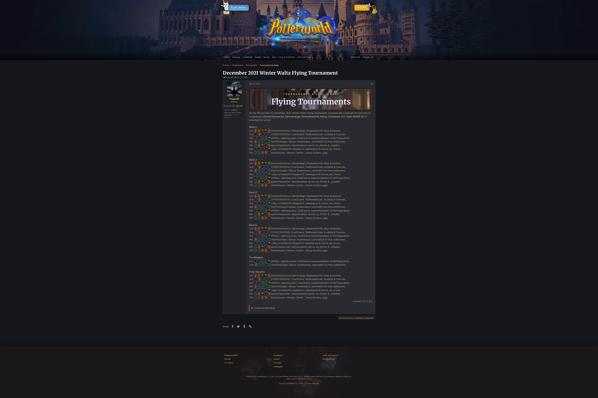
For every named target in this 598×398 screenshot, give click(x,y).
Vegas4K (229, 77)
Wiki (274, 57)
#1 (372, 84)
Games (258, 57)
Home (227, 57)
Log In (366, 57)
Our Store (228, 363)
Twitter (276, 359)
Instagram (278, 366)
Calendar (247, 57)
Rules (267, 57)
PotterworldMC (231, 355)
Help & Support (287, 57)
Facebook (278, 355)
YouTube (277, 363)
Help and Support (331, 355)
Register (355, 57)
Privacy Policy (329, 359)
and (264, 308)
